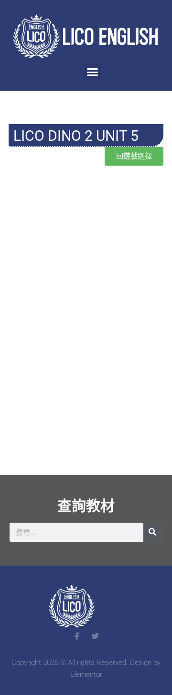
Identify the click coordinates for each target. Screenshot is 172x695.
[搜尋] (152, 532)
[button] (93, 72)
